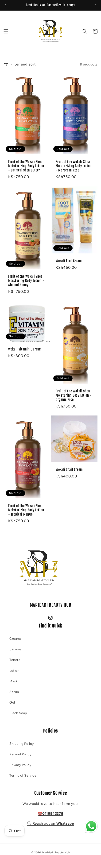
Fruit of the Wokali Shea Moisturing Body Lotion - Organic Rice (74, 395)
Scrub (14, 692)
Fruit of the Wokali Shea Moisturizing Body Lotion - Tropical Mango (26, 510)
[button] (6, 31)
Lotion (14, 671)
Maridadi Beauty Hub (56, 852)
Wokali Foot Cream (69, 261)
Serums (15, 649)
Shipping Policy (21, 744)
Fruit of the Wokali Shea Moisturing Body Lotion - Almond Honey (26, 280)
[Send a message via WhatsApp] (91, 826)
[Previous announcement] (5, 5)
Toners (14, 660)
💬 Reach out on (50, 823)
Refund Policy (20, 754)
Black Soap (18, 713)
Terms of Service (23, 776)
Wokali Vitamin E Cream (25, 349)
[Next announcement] (96, 5)
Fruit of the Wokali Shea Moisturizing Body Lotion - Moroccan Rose (73, 166)
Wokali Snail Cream (69, 470)
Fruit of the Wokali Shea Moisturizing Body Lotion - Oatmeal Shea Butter (26, 166)
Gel (12, 702)
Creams (15, 639)
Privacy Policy (20, 765)
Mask (13, 681)
